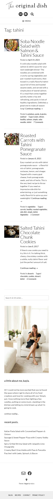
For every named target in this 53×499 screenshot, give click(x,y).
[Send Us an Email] (21, 14)
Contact (26, 495)
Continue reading (34, 108)
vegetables (31, 207)
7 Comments (38, 122)
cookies (31, 276)
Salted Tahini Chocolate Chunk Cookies (32, 234)
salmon (29, 119)
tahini (29, 122)
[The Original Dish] (26, 5)
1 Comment (34, 215)
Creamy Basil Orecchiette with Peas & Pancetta (25, 450)
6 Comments (31, 279)
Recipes (18, 495)
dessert (37, 276)
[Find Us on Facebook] (26, 14)
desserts (31, 274)
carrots (23, 209)
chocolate (24, 276)
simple (35, 119)
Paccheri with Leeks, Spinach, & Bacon (21, 453)
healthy (23, 119)
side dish (23, 212)
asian (36, 117)
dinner (41, 117)
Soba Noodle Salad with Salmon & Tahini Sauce (32, 48)
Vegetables (24, 215)
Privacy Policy (38, 495)
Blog (10, 495)
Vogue (26, 483)
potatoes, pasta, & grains (37, 114)
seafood (23, 117)
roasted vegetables (40, 209)
